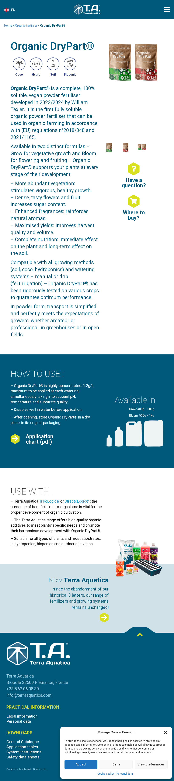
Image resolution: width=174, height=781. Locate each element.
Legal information (22, 716)
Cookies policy (105, 773)
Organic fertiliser (26, 25)
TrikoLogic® (49, 501)
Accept (81, 764)
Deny (116, 764)
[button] (165, 732)
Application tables (22, 746)
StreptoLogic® (77, 501)
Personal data (124, 773)
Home (8, 25)
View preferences (151, 764)
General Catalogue (22, 741)
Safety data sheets (22, 757)
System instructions (23, 751)
